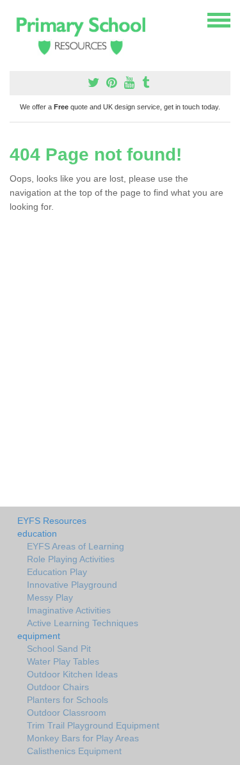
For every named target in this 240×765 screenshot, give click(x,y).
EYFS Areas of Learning (75, 546)
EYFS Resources (51, 521)
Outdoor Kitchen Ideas (72, 674)
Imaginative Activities (69, 610)
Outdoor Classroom (66, 712)
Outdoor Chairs (58, 687)
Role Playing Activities (71, 559)
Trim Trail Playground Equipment (93, 725)
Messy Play (50, 597)
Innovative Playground (72, 585)
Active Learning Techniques (82, 623)
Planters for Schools (67, 700)
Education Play (57, 572)
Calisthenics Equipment (74, 751)
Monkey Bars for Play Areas (83, 738)
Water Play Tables (63, 661)
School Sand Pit (59, 648)
